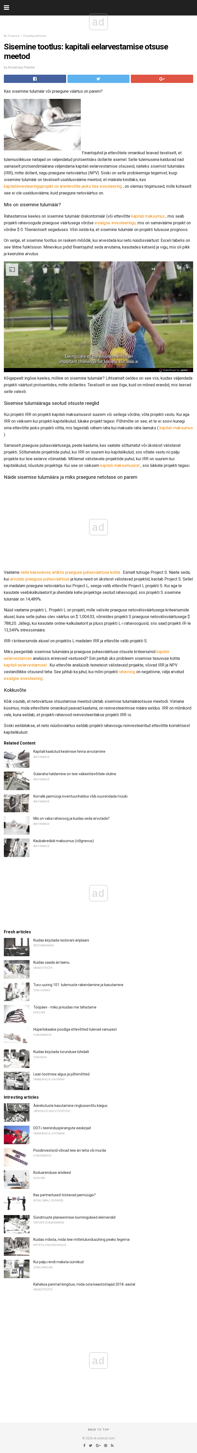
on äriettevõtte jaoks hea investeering (88, 186)
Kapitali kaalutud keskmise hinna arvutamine (69, 751)
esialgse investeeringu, (115, 222)
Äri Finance (11, 36)
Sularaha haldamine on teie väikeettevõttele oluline (74, 774)
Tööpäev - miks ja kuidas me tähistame (64, 1007)
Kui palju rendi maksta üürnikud (58, 1262)
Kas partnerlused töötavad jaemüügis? (64, 1195)
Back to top (98, 1429)
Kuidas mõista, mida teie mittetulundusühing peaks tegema (81, 1239)
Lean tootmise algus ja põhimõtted (61, 1074)
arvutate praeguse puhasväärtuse (40, 579)
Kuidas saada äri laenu (51, 962)
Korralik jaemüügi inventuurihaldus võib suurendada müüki (80, 796)
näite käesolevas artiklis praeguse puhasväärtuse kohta (70, 572)
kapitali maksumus (148, 216)
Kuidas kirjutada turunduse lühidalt (61, 1052)
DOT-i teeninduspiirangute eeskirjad (62, 1128)
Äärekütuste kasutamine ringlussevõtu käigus (70, 1106)
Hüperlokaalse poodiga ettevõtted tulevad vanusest (75, 1029)
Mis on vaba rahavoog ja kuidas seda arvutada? (71, 818)
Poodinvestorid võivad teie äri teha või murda (69, 1150)
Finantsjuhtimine (34, 36)
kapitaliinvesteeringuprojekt (28, 186)
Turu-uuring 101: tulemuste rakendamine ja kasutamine (78, 985)
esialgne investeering (23, 678)
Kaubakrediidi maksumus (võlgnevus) (63, 841)
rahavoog (127, 671)
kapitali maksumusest (120, 465)
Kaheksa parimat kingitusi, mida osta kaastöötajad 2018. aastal (84, 1284)
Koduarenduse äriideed (52, 1172)
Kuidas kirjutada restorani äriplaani (61, 940)
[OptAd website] (175, 370)
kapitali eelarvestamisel (25, 665)
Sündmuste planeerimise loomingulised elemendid (74, 1217)
